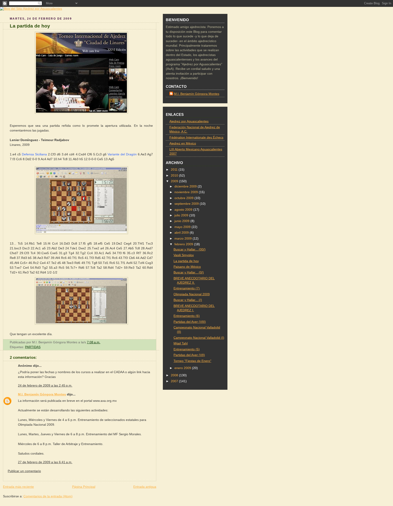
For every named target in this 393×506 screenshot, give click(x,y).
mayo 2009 (182, 227)
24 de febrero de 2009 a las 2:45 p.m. (45, 385)
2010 (175, 175)
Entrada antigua (144, 486)
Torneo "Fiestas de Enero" (192, 361)
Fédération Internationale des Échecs (196, 137)
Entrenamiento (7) (187, 288)
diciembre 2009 (186, 186)
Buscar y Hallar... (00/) (190, 249)
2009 (175, 181)
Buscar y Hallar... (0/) (189, 272)
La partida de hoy (30, 25)
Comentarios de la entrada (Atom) (48, 496)
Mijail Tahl (181, 343)
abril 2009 (182, 232)
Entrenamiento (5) (187, 349)
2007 (175, 381)
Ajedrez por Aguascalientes (189, 121)
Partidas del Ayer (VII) (189, 355)
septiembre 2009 (187, 203)
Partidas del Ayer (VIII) (190, 322)
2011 (175, 169)
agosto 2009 (183, 209)
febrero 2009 (184, 244)
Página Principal (83, 486)
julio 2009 (181, 215)
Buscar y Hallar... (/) (188, 300)
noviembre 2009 (186, 192)
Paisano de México (187, 266)
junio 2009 (182, 221)
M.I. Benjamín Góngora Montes (42, 394)
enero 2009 (183, 368)
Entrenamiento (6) (187, 316)
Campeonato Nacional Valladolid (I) (199, 337)
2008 (175, 375)
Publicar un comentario (24, 471)
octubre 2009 (184, 198)
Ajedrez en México (182, 143)
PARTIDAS (32, 347)
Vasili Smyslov (184, 255)
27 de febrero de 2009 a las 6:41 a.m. (45, 462)
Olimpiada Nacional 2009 (192, 294)
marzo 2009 (183, 238)
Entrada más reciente (18, 486)
